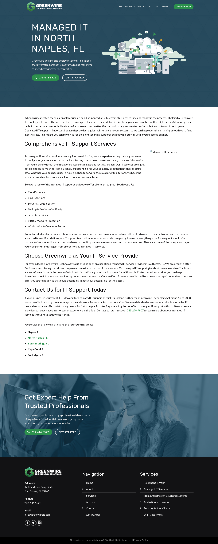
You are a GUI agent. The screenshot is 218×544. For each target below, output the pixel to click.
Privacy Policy (140, 540)
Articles (153, 6)
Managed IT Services (156, 489)
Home (119, 6)
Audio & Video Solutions (157, 502)
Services (139, 6)
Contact (166, 6)
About (128, 6)
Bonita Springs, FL (38, 343)
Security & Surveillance (157, 508)
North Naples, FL (38, 337)
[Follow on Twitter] (33, 522)
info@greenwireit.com (37, 514)
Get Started (93, 514)
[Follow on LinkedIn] (39, 522)
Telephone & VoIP (154, 482)
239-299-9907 (135, 310)
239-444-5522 (32, 502)
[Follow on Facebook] (27, 522)
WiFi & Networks (154, 514)
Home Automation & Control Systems (165, 495)
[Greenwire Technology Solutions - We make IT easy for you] (44, 6)
